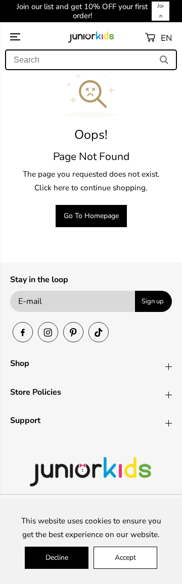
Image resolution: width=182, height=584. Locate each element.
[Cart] (150, 37)
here (61, 187)
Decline (57, 557)
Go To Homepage (91, 216)
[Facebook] (22, 332)
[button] (34, 37)
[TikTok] (98, 332)
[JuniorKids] (91, 37)
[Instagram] (48, 332)
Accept (125, 557)
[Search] (164, 59)
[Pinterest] (73, 332)
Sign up (153, 301)
